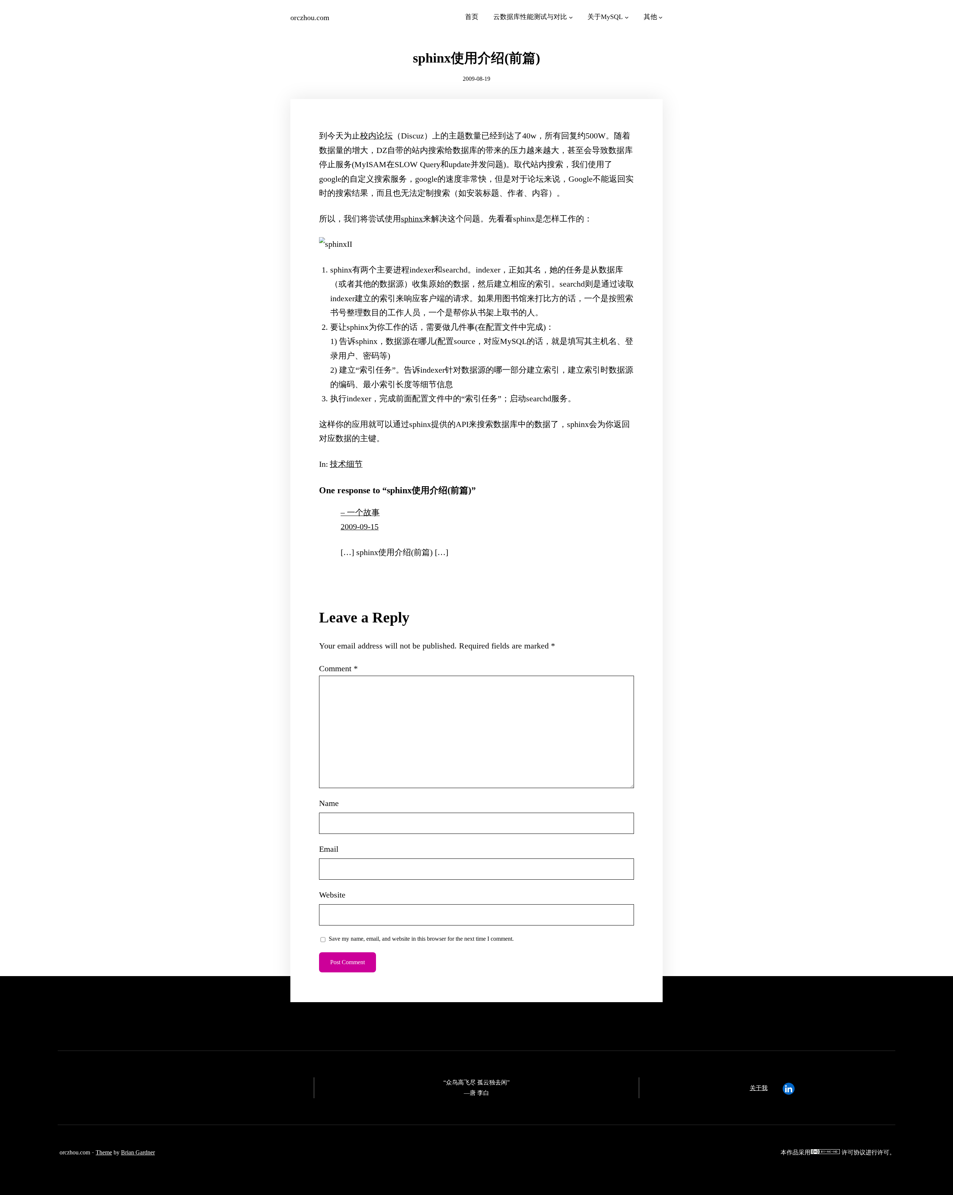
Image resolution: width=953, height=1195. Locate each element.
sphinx (412, 218)
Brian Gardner (138, 1152)
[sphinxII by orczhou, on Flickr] (335, 244)
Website (332, 894)
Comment (338, 668)
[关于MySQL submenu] (627, 17)
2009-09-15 (360, 526)
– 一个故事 (360, 512)
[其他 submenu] (661, 17)
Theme (104, 1152)
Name (329, 803)
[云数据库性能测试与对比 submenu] (571, 17)
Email (328, 849)
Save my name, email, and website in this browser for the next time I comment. (421, 939)
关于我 (759, 1088)
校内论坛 (376, 135)
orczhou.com (309, 17)
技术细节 (346, 464)
